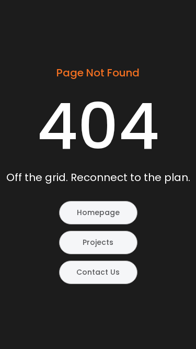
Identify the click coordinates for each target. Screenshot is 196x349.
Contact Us (98, 272)
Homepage (98, 212)
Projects (98, 242)
